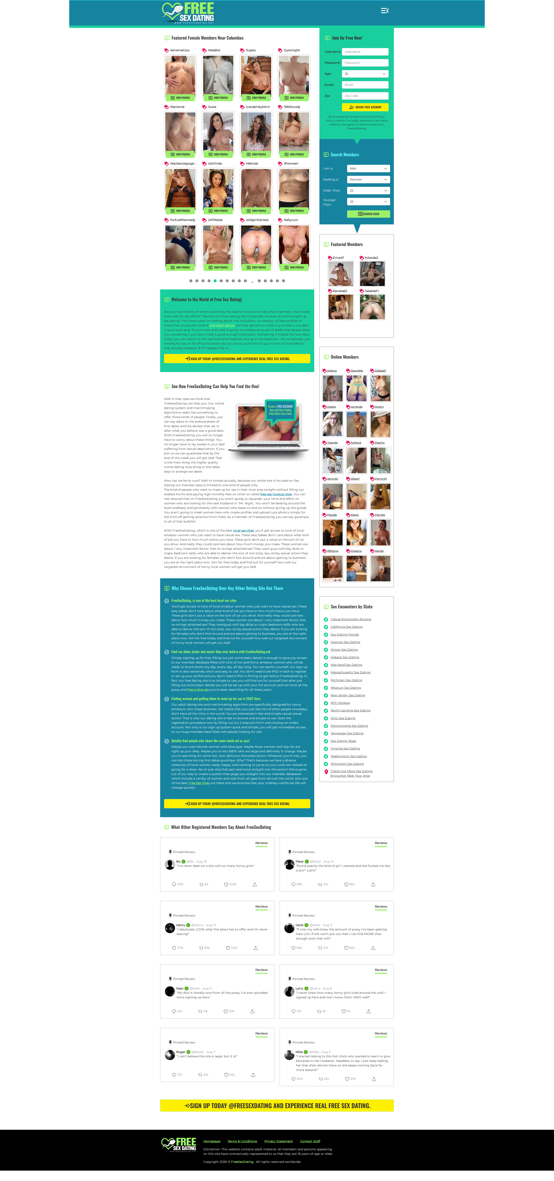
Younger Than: (329, 202)
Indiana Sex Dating (341, 657)
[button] (385, 9)
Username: (332, 52)
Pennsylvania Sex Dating (345, 726)
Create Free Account (365, 107)
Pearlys (377, 443)
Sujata (251, 50)
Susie (212, 107)
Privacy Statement (278, 1141)
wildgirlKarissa (257, 220)
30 (259, 280)
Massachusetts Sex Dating (346, 672)
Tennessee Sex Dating (343, 733)
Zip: (327, 96)
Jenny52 (330, 479)
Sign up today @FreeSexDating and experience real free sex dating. (240, 358)
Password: (332, 63)
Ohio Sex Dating (339, 718)
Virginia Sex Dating (341, 748)
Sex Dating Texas (339, 741)
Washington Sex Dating (345, 756)
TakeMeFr (369, 291)
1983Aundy (292, 107)
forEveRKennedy (182, 220)
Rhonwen (291, 163)
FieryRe (377, 515)
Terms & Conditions (242, 1141)
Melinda (252, 163)
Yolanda (330, 443)
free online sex (198, 690)
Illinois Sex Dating (340, 650)
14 (239, 280)
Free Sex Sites (198, 783)
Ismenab (354, 407)
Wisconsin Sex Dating (343, 764)
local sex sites (243, 530)
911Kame (330, 551)
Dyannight (292, 50)
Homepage (211, 1141)
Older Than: (331, 190)
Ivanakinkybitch (258, 107)
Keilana (329, 371)
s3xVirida (215, 163)
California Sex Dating (343, 627)
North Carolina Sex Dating (346, 710)
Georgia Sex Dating (341, 642)
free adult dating (222, 325)
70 (283, 280)
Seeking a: (330, 179)
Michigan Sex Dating (342, 680)
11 (221, 280)
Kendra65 (337, 291)
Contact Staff (310, 1141)
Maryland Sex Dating (342, 665)
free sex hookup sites (276, 494)
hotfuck (353, 443)
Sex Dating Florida (341, 634)
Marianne (177, 107)
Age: (328, 74)
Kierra (352, 515)
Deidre (329, 407)
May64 (377, 551)
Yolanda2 (368, 258)
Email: (329, 85)
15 (245, 280)
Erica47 (336, 258)
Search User (371, 214)
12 (227, 280)
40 (265, 280)
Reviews (261, 843)
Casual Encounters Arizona (347, 619)
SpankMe (354, 371)
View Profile (183, 97)
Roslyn (377, 407)
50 (271, 280)
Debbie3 (378, 371)
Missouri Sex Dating (342, 688)
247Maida (215, 220)
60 (277, 280)
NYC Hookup (336, 703)
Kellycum (291, 220)
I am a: (328, 168)
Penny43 (378, 479)
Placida (329, 515)
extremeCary (180, 50)
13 (233, 280)
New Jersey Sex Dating (344, 695)
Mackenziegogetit (184, 163)
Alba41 (352, 479)
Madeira (214, 50)
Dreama (354, 551)
